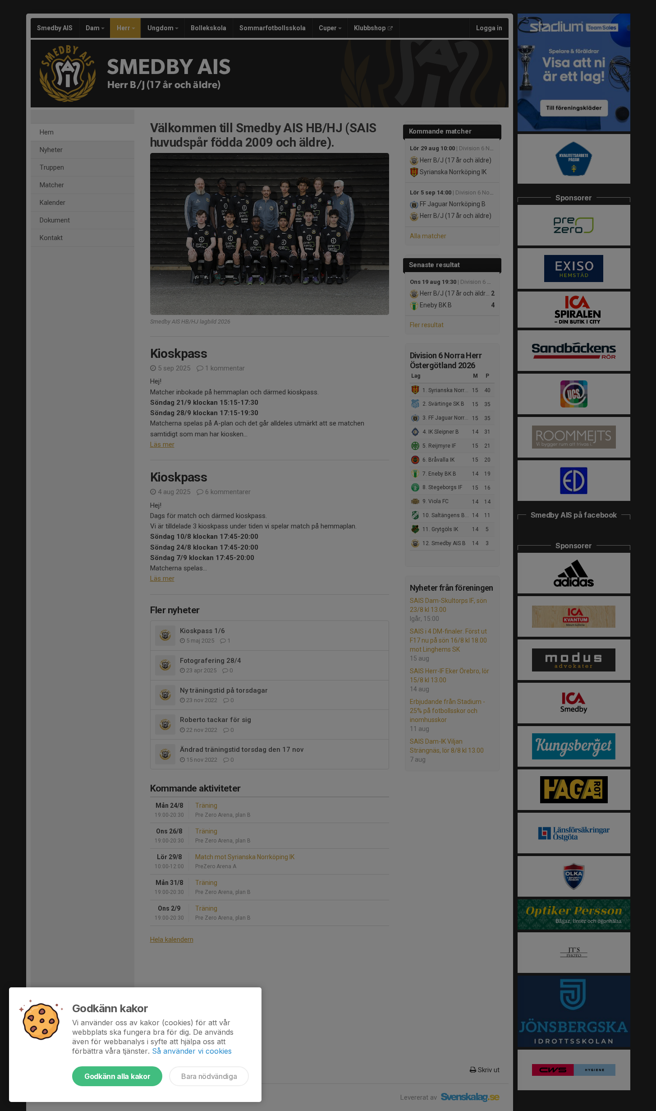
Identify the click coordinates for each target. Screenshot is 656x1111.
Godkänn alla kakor (117, 1076)
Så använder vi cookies (192, 1050)
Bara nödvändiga (209, 1076)
